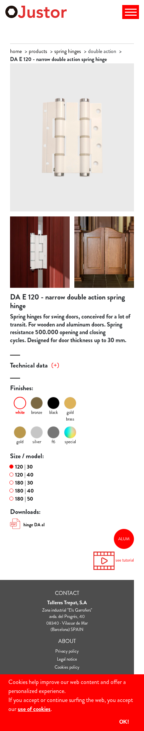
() (55, 365)
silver (36, 442)
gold (19, 442)
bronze (36, 412)
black (53, 412)
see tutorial (124, 560)
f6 (53, 442)
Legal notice (67, 659)
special (70, 442)
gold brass (70, 415)
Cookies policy (67, 667)
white (20, 412)
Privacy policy (67, 651)
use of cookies (34, 709)
